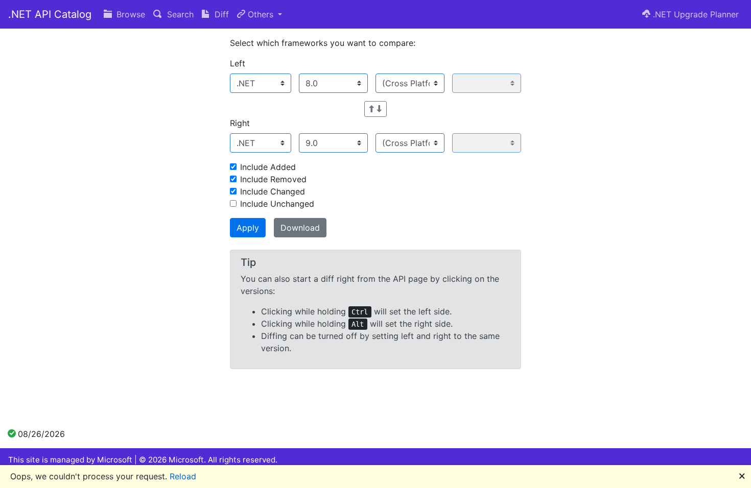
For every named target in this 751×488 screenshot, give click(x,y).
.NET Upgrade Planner (694, 14)
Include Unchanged (277, 204)
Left (237, 63)
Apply (248, 228)
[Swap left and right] (375, 109)
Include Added (268, 167)
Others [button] (260, 14)
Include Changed (272, 191)
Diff (220, 14)
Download (300, 228)
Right (240, 123)
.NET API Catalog (49, 14)
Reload (183, 476)
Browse (129, 14)
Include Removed (273, 179)
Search (179, 14)
